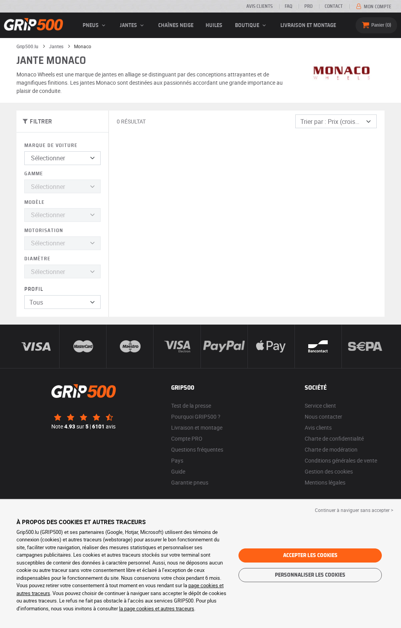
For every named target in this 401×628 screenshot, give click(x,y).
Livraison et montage (308, 25)
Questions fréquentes (197, 449)
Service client (320, 405)
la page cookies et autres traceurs (156, 608)
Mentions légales (325, 482)
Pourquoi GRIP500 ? (195, 416)
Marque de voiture (51, 145)
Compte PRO (186, 438)
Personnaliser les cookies (310, 575)
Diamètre (37, 258)
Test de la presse (191, 405)
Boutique (247, 25)
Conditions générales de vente (341, 460)
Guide (178, 471)
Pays (177, 460)
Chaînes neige (175, 25)
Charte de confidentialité (334, 438)
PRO (308, 6)
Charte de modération (331, 449)
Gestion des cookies (329, 471)
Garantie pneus (189, 482)
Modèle (34, 202)
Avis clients (259, 6)
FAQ (288, 6)
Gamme (33, 173)
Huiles (214, 25)
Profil (33, 289)
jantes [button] (129, 25)
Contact (334, 6)
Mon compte (377, 6)
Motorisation (43, 230)
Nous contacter (323, 416)
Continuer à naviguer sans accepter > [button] (354, 510)
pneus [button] (91, 25)
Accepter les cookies (310, 555)
